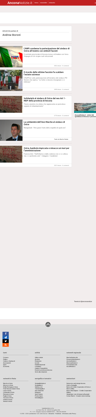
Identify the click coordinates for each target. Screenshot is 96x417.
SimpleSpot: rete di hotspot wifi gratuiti (77, 394)
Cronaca (5, 357)
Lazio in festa (7, 390)
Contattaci (38, 366)
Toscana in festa (8, 397)
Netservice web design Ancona (75, 383)
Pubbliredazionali (40, 364)
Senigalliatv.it (38, 385)
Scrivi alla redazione (41, 372)
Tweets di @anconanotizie (83, 301)
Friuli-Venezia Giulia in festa (11, 388)
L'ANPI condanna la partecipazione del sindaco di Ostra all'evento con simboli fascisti (47, 49)
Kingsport (38, 392)
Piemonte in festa (8, 394)
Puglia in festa (7, 396)
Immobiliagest (39, 397)
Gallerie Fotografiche (41, 368)
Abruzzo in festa (8, 385)
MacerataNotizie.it (71, 363)
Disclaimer (51, 413)
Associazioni (7, 363)
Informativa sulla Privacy (69, 413)
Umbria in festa (7, 399)
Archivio (37, 359)
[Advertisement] (85, 63)
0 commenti (65, 65)
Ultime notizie (39, 357)
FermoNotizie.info (71, 364)
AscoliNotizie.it (70, 366)
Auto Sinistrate (39, 390)
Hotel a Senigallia (71, 385)
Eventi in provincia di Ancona (43, 370)
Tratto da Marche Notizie (61, 139)
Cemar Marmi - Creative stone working (78, 396)
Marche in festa (7, 383)
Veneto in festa (7, 401)
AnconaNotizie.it (71, 361)
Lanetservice (32, 413)
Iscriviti (37, 363)
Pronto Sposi (39, 396)
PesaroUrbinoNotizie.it (73, 359)
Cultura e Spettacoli (9, 361)
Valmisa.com (38, 387)
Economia (6, 366)
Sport (4, 364)
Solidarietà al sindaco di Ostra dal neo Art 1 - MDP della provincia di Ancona (45, 99)
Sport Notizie (39, 394)
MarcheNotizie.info (72, 357)
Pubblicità (58, 413)
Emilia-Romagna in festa (10, 387)
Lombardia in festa (8, 392)
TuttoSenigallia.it (40, 388)
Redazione (38, 361)
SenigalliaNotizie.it (40, 383)
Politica (5, 359)
